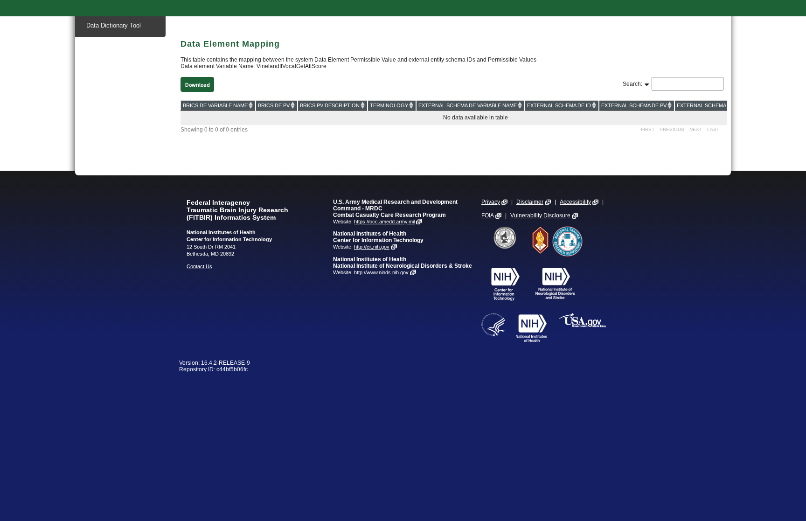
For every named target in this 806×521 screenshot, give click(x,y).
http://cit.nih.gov (371, 247)
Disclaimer (529, 202)
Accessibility (575, 202)
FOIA (487, 215)
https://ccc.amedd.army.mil (384, 221)
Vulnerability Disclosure (540, 215)
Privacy (490, 202)
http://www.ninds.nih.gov (381, 272)
